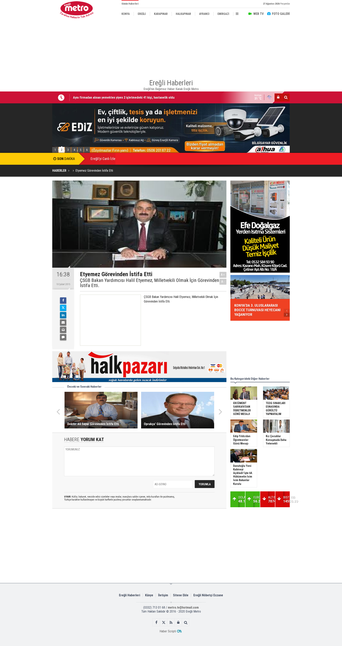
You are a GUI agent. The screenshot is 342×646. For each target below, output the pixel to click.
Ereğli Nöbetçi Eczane (208, 595)
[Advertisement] (32, 91)
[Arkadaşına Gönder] (63, 322)
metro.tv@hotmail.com (183, 607)
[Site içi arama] (286, 97)
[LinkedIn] (63, 315)
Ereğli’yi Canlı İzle (103, 159)
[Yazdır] (63, 330)
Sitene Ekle (180, 595)
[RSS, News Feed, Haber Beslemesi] (171, 622)
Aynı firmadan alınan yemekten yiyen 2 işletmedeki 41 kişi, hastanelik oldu (124, 97)
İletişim (163, 595)
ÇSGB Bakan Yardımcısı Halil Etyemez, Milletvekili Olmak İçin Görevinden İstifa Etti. (149, 283)
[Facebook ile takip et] (156, 622)
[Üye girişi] (278, 97)
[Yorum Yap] (63, 337)
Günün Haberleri (130, 3)
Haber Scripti (168, 631)
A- (223, 282)
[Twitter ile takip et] (163, 622)
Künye (149, 595)
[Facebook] (63, 300)
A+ (223, 275)
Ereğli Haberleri (129, 595)
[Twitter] (63, 308)
